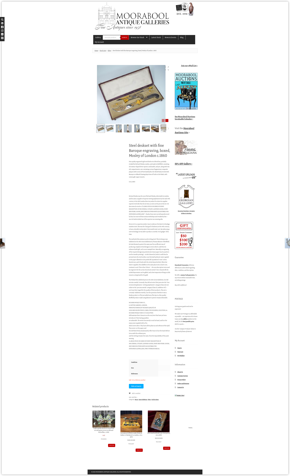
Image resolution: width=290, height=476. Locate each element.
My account (99, 42)
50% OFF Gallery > (183, 163)
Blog (181, 37)
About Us (180, 372)
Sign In (179, 348)
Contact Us (180, 387)
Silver (109, 50)
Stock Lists (103, 50)
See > (185, 117)
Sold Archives (155, 399)
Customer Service (182, 376)
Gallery (98, 37)
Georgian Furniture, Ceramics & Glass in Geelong (186, 212)
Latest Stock (156, 37)
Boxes (136, 399)
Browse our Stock (137, 37)
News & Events (170, 37)
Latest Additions (143, 399)
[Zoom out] (163, 120)
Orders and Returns (183, 383)
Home (96, 50)
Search (124, 37)
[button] (166, 68)
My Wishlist (181, 356)
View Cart (180, 352)
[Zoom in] (166, 120)
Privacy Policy (181, 380)
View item (111, 445)
